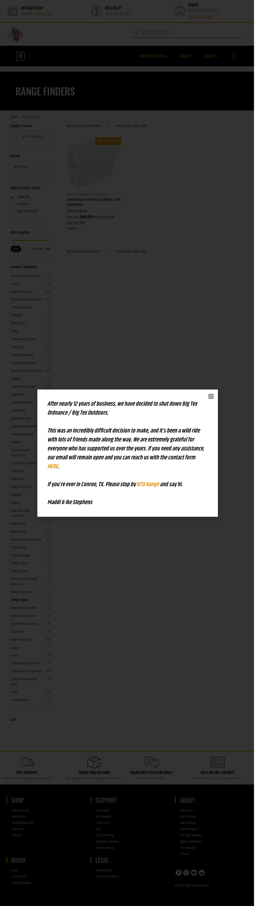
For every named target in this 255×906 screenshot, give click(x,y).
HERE (52, 466)
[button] (211, 396)
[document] (127, 453)
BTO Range (148, 484)
